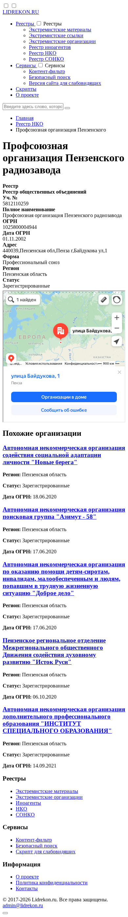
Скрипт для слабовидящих (45, 851)
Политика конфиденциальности (52, 882)
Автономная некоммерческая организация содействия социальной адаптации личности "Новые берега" (64, 455)
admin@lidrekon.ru (23, 905)
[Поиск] (67, 108)
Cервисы (26, 65)
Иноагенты (28, 803)
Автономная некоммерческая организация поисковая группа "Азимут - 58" (64, 513)
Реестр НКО (42, 53)
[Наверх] (5, 913)
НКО (21, 809)
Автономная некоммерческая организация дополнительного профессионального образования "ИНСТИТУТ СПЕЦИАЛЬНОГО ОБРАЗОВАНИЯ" (64, 720)
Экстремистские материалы (60, 29)
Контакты (27, 888)
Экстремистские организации (62, 41)
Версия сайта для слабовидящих (65, 83)
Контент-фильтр (47, 71)
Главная (24, 118)
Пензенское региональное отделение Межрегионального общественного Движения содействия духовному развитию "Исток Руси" (54, 651)
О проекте (27, 95)
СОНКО (25, 814)
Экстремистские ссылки (56, 35)
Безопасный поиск (50, 77)
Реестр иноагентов (50, 47)
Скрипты (26, 89)
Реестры (25, 23)
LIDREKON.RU (21, 12)
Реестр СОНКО (46, 59)
